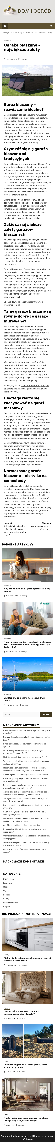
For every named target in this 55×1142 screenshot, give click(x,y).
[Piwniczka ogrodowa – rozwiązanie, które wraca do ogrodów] (27, 1041)
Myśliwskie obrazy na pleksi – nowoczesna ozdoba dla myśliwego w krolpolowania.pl (26, 819)
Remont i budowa (10, 902)
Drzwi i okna (8, 878)
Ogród (5, 890)
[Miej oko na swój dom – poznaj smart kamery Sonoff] (27, 565)
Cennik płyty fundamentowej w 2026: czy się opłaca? (25, 774)
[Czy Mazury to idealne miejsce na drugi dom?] (27, 674)
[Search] (51, 26)
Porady (6, 898)
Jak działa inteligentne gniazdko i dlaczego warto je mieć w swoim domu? (15, 529)
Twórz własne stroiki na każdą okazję (40, 526)
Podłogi (6, 894)
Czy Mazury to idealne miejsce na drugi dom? (22, 825)
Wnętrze (6, 906)
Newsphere (38, 1136)
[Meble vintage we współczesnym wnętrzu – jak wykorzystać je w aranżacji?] (27, 1094)
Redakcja (23, 59)
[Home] (4, 26)
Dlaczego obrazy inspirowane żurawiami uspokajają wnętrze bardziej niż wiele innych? (24, 786)
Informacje (7, 40)
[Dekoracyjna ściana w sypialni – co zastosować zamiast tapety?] (27, 987)
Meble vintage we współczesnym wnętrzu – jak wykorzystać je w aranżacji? (23, 751)
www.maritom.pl (12, 305)
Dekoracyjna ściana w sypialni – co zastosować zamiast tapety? (22, 1012)
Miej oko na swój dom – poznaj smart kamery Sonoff (25, 757)
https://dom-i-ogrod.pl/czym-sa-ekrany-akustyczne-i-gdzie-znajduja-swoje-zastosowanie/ (26, 388)
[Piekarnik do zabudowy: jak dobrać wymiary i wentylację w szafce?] (27, 934)
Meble (5, 886)
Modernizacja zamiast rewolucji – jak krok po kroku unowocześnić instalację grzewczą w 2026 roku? (27, 645)
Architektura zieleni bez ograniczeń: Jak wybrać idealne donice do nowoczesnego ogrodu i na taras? (26, 793)
